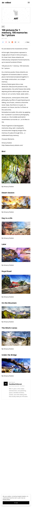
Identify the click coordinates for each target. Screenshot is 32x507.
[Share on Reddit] (12, 42)
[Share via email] (15, 42)
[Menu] (28, 2)
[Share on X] (9, 42)
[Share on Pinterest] (6, 42)
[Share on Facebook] (3, 42)
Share (28, 42)
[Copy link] (18, 42)
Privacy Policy (6, 499)
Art (3, 26)
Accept (16, 502)
